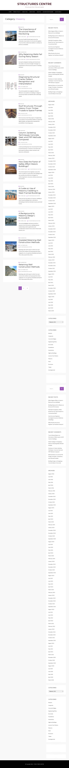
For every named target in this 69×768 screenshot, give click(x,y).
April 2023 (50, 217)
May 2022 (50, 248)
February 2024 (51, 189)
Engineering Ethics (52, 341)
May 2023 (50, 214)
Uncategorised (51, 370)
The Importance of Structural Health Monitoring (27, 31)
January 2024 (51, 192)
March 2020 (51, 310)
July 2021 (50, 276)
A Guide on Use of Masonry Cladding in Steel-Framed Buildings (30, 190)
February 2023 (51, 223)
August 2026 (51, 104)
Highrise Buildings (52, 353)
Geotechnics (58, 11)
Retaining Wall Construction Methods (29, 265)
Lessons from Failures (48, 11)
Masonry (22, 74)
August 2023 (51, 206)
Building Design (51, 91)
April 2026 (50, 116)
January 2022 (51, 260)
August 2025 (51, 138)
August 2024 (51, 172)
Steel (49, 361)
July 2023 (50, 209)
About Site (24, 11)
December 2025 (52, 127)
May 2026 (50, 113)
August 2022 (51, 240)
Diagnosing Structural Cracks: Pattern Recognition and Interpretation (29, 80)
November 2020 (52, 288)
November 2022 (52, 231)
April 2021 (50, 282)
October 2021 (51, 268)
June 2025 (50, 144)
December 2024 (52, 161)
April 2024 (50, 183)
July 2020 (50, 299)
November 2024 (52, 164)
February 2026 (51, 121)
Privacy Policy (16, 11)
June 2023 (50, 212)
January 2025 (51, 158)
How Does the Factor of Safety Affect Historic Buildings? (29, 164)
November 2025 (52, 130)
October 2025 (51, 132)
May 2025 (50, 147)
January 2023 (51, 226)
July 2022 (50, 243)
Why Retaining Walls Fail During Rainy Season (30, 55)
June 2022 (50, 245)
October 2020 (51, 291)
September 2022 (52, 237)
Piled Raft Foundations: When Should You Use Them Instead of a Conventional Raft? (55, 42)
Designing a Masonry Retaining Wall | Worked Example (55, 74)
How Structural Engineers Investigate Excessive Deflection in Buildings (55, 48)
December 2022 (52, 228)
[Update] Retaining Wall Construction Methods (30, 241)
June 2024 (50, 178)
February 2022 (51, 257)
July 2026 (50, 107)
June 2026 (50, 110)
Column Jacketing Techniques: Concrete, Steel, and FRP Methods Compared (30, 136)
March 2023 (51, 220)
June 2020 (50, 302)
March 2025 (51, 152)
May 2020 (50, 305)
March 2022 (51, 254)
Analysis (39, 11)
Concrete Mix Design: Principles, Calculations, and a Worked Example (55, 87)
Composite (22, 130)
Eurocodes (32, 11)
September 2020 (52, 293)
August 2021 (51, 274)
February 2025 (51, 155)
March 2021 (51, 285)
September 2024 (52, 169)
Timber (49, 367)
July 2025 (50, 141)
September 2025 (52, 135)
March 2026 (51, 118)
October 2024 (51, 166)
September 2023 (52, 203)
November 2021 (52, 265)
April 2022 (50, 251)
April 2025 (50, 149)
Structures (50, 364)
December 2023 (52, 195)
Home (10, 11)
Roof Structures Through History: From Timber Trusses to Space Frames (30, 108)
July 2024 (50, 175)
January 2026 (51, 124)
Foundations (23, 52)
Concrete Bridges (52, 339)
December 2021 (52, 262)
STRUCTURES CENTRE (34, 4)
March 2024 (51, 186)
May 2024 (50, 180)
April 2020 (50, 308)
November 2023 (52, 197)
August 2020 (51, 296)
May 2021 (50, 279)
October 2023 (51, 200)
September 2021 (52, 271)
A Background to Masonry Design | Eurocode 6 (27, 215)
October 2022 (51, 234)
